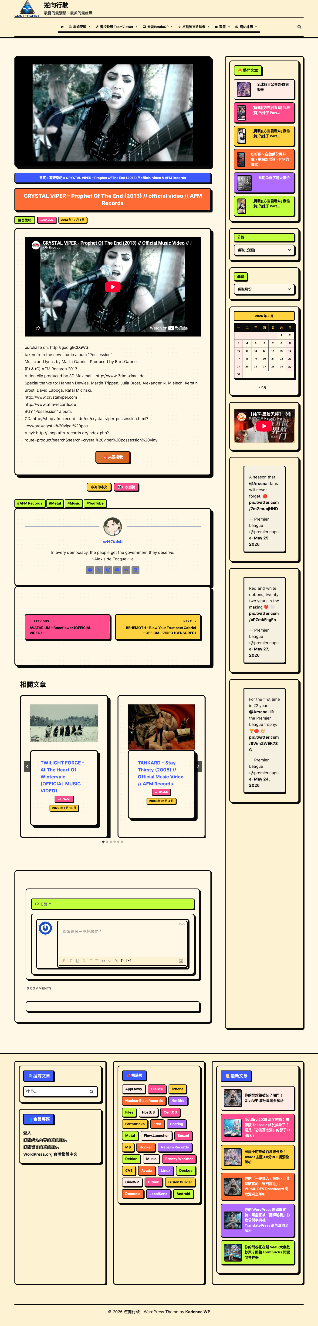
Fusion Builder (180, 1182)
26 (255, 366)
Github (153, 1182)
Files (129, 1112)
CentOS (170, 1112)
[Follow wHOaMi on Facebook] (90, 570)
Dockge (186, 1170)
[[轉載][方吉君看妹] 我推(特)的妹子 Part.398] (241, 112)
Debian (131, 1159)
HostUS (148, 1112)
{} (122, 960)
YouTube (95, 503)
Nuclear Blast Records (144, 1100)
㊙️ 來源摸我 (113, 457)
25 (247, 366)
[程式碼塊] (110, 961)
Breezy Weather (179, 1159)
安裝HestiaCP (158, 27)
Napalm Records (175, 1147)
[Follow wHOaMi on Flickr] (126, 570)
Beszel (183, 1135)
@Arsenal (259, 483)
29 (281, 366)
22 (281, 358)
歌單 (222, 27)
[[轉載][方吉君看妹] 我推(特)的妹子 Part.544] (241, 135)
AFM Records (29, 503)
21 (272, 358)
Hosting (176, 1124)
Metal (55, 503)
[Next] (198, 766)
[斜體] (71, 961)
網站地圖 (246, 27)
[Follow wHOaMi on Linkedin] (135, 570)
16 (289, 350)
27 (264, 366)
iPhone (177, 1089)
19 (255, 358)
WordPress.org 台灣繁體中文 (50, 1154)
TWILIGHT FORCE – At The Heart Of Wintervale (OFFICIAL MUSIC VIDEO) (62, 777)
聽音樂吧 (55, 178)
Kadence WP (197, 1311)
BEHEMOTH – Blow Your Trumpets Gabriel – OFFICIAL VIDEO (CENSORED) (161, 627)
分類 (240, 237)
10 (238, 350)
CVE (128, 1170)
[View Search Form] (299, 27)
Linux (165, 1170)
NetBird (178, 1100)
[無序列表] (97, 961)
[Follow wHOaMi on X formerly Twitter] (99, 570)
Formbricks (135, 1124)
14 (272, 350)
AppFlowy (133, 1089)
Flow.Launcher (156, 1135)
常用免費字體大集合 (274, 177)
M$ (128, 1147)
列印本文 (100, 487)
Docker (146, 1147)
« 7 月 (262, 387)
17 (238, 358)
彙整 (240, 276)
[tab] (103, 842)
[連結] (116, 961)
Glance (157, 1089)
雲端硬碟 (79, 27)
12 (255, 350)
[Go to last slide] (27, 766)
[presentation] (64, 727)
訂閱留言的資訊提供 (41, 1147)
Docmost (133, 1193)
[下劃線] (77, 961)
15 (281, 350)
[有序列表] (90, 961)
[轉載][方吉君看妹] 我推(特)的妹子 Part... (271, 110)
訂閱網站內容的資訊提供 (45, 1140)
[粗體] (64, 961)
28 (272, 366)
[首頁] (62, 26)
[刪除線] (84, 961)
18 (247, 358)
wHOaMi (46, 220)
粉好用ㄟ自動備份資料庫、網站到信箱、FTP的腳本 (270, 159)
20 (264, 358)
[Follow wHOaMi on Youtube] (117, 570)
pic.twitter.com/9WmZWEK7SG (264, 743)
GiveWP (132, 1182)
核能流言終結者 (194, 27)
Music (74, 503)
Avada (146, 1170)
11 (247, 350)
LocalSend (158, 1193)
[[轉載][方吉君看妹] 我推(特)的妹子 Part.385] (241, 206)
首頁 (42, 178)
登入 (27, 1133)
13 (264, 350)
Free (157, 1124)
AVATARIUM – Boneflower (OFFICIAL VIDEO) (60, 627)
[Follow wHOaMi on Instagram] (108, 570)
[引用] (103, 961)
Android (183, 1193)
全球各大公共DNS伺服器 (273, 87)
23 (289, 358)
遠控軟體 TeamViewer (116, 27)
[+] (129, 960)
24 (238, 366)
